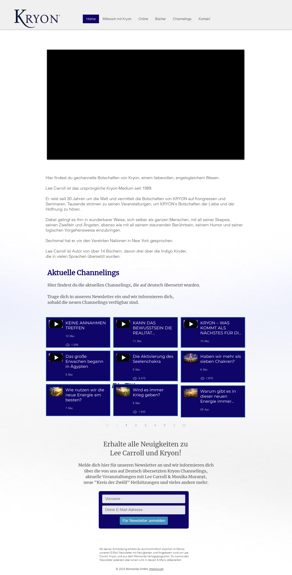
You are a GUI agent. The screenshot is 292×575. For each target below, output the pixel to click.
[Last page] (184, 425)
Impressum (156, 569)
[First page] (107, 425)
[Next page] (174, 425)
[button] (143, 19)
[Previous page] (117, 425)
